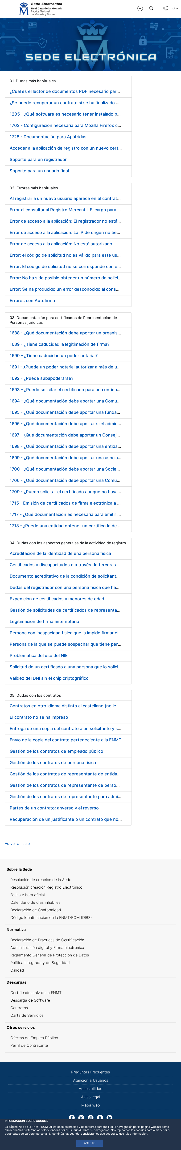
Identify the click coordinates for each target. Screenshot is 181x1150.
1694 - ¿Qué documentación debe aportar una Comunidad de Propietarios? (86, 400)
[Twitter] (81, 1117)
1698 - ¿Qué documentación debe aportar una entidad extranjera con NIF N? (87, 446)
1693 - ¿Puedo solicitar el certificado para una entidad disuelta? (74, 389)
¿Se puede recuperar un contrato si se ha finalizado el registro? (74, 102)
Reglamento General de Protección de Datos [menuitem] (49, 955)
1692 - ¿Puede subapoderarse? (41, 378)
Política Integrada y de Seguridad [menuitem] (40, 962)
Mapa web (90, 1105)
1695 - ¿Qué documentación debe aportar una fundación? (68, 412)
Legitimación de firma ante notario (44, 621)
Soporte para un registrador (38, 159)
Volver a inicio (17, 843)
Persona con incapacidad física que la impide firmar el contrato (73, 632)
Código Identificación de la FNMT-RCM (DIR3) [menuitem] (51, 917)
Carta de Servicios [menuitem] (26, 1015)
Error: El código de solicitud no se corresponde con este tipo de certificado (86, 266)
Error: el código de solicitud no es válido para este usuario (68, 255)
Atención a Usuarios (90, 1080)
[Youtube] (91, 1117)
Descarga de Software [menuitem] (30, 1000)
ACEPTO (89, 1143)
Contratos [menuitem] (19, 1007)
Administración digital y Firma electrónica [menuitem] (47, 947)
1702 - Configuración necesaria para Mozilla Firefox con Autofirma (77, 125)
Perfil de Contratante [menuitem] (29, 1045)
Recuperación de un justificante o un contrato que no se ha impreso (79, 819)
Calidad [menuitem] (17, 970)
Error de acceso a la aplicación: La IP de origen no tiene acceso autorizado (85, 232)
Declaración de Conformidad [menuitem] (35, 910)
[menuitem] (90, 869)
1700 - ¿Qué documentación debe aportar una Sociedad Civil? (73, 469)
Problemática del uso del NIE (39, 655)
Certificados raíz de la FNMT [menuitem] (36, 992)
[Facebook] (72, 1117)
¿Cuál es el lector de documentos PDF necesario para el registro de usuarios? (89, 91)
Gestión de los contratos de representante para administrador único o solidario (90, 796)
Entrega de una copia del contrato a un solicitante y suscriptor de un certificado (91, 728)
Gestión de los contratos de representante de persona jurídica (73, 785)
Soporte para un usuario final (39, 170)
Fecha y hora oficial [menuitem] (27, 894)
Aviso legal (90, 1096)
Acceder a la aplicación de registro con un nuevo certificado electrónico (83, 148)
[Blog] (100, 1117)
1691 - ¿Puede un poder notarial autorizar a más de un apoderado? (77, 366)
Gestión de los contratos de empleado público (56, 751)
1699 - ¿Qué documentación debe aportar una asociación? (69, 457)
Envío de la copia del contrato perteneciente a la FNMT (65, 739)
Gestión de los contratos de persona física (53, 762)
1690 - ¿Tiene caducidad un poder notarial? (54, 355)
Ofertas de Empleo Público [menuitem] (34, 1037)
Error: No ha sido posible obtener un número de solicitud (67, 277)
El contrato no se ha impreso (39, 717)
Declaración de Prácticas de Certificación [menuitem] (47, 940)
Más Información (136, 1133)
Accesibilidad (91, 1088)
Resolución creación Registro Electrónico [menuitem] (46, 887)
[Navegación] (9, 9)
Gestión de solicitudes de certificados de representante (67, 610)
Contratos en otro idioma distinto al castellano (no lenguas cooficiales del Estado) (93, 705)
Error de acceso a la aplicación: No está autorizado (61, 243)
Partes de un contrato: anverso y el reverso (54, 807)
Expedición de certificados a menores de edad (57, 598)
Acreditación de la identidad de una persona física (60, 553)
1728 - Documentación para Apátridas (48, 136)
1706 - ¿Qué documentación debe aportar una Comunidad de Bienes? (81, 480)
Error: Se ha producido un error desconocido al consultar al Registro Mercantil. (89, 289)
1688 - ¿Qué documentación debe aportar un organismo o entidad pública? (86, 332)
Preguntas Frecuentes (90, 1072)
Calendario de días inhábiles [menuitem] (35, 902)
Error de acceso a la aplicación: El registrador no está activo (70, 221)
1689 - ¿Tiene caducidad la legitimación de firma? (59, 344)
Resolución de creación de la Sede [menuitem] (40, 879)
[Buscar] (151, 8)
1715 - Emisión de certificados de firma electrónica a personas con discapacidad (91, 503)
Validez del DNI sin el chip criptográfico (49, 678)
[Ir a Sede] (40, 9)
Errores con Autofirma (32, 300)
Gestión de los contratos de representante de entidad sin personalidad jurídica (90, 773)
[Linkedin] (109, 1117)
